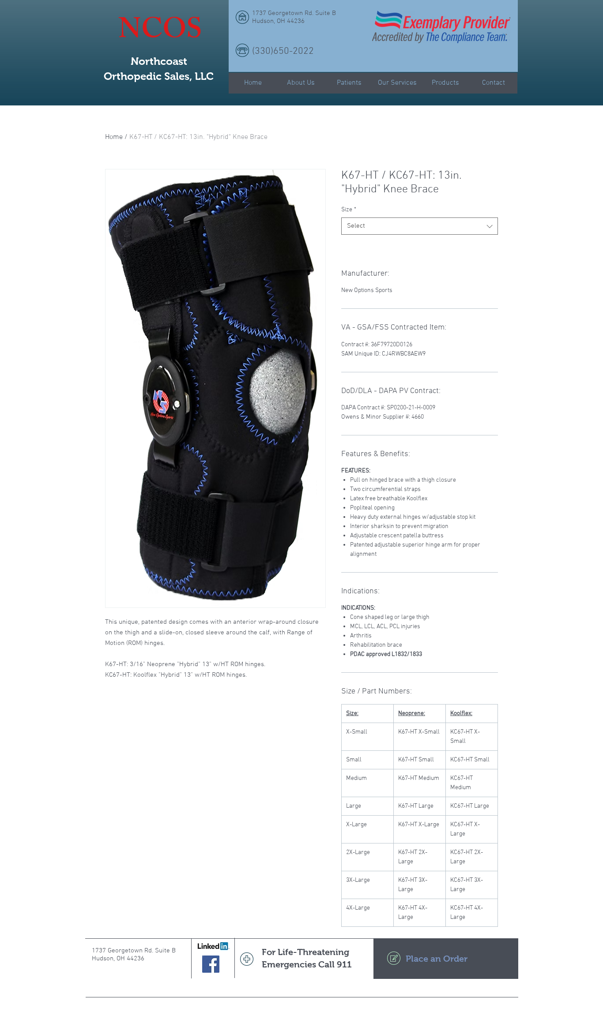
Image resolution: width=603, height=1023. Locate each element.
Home (114, 137)
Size (348, 210)
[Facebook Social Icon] (210, 964)
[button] (503, 34)
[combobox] (419, 226)
